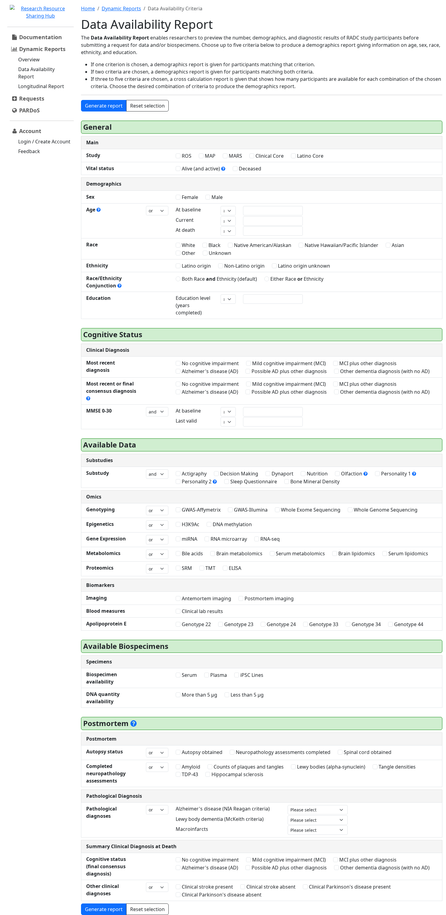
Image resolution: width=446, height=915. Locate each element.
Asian (397, 245)
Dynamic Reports (121, 8)
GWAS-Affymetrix (201, 509)
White (188, 245)
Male (216, 197)
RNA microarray (228, 539)
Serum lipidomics (407, 553)
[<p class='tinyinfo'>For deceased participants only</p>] (133, 723)
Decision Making (238, 473)
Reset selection (147, 105)
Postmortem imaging (268, 598)
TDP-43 (189, 774)
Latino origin (196, 265)
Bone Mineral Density (314, 481)
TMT (209, 568)
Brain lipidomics (356, 553)
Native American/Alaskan (262, 245)
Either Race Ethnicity (296, 279)
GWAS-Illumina (250, 509)
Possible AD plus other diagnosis (288, 371)
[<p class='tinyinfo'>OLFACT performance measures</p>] (365, 473)
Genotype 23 (238, 624)
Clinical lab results (202, 611)
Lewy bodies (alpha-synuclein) (330, 766)
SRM (186, 568)
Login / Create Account (44, 141)
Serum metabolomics (300, 553)
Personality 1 (396, 473)
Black (214, 245)
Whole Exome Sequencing (310, 509)
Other (188, 253)
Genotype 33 (323, 624)
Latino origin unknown (303, 265)
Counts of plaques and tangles (248, 766)
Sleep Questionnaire (253, 481)
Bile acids (192, 553)
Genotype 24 (280, 624)
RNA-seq (269, 539)
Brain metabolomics (238, 553)
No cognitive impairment (210, 363)
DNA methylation (231, 524)
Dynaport (281, 473)
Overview (29, 59)
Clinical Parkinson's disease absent (221, 894)
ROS (186, 155)
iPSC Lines (251, 675)
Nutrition (317, 473)
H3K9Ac (190, 524)
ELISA (234, 568)
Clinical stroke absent (270, 886)
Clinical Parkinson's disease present (349, 886)
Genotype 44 (408, 624)
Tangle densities (396, 766)
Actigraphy (194, 473)
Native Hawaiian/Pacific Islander (340, 245)
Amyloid (190, 766)
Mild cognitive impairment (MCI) (288, 363)
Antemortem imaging (206, 598)
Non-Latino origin (244, 265)
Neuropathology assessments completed (282, 752)
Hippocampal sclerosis (236, 774)
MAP (209, 155)
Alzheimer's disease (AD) (209, 371)
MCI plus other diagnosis (367, 363)
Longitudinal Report (41, 86)
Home (88, 8)
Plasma (218, 675)
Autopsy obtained (201, 752)
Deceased (249, 168)
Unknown (219, 253)
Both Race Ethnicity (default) (219, 279)
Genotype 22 (196, 624)
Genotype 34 (365, 624)
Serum (189, 675)
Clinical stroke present (207, 886)
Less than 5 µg (246, 694)
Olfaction (351, 473)
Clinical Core (269, 155)
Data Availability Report (36, 73)
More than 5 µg (199, 694)
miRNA (189, 539)
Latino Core (309, 155)
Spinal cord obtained (367, 752)
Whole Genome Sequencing (385, 509)
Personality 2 (197, 481)
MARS (235, 155)
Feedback (29, 151)
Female (189, 197)
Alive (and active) (201, 168)
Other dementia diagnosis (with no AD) (384, 371)
